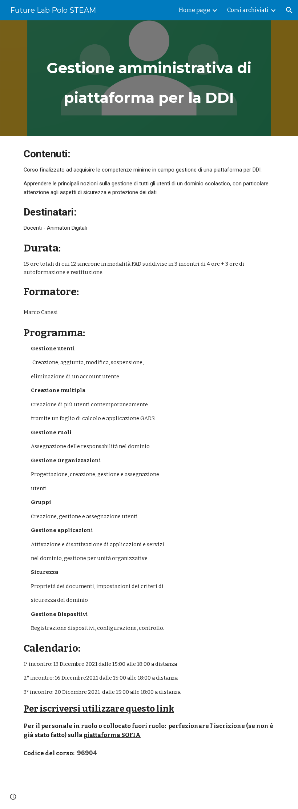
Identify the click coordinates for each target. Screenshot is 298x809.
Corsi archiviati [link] (248, 10)
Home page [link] (194, 10)
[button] (289, 10)
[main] (149, 78)
